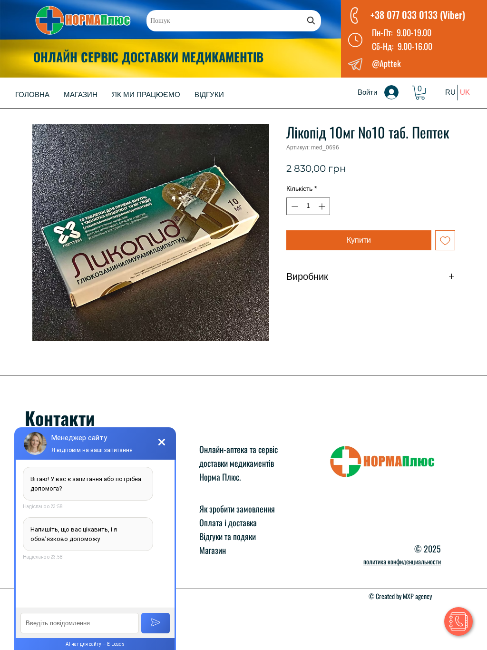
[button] (420, 92)
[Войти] (398, 92)
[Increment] (323, 206)
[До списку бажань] (445, 240)
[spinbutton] (308, 206)
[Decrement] (294, 206)
